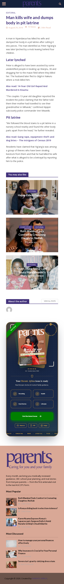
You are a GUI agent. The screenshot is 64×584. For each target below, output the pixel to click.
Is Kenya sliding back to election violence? (38, 508)
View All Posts (50, 301)
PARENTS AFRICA (39, 578)
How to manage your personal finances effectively (36, 541)
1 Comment (26, 546)
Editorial (11, 12)
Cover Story (25, 227)
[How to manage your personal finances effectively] (11, 543)
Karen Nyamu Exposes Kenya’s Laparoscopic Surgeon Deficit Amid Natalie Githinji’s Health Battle (34, 521)
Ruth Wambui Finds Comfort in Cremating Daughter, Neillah (32, 234)
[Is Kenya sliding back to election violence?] (11, 511)
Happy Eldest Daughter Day (32, 197)
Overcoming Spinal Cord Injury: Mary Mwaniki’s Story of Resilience (32, 272)
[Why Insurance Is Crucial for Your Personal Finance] (11, 554)
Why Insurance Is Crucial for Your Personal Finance (37, 552)
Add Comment (27, 564)
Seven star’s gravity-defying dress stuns (36, 561)
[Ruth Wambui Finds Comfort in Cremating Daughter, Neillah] (11, 501)
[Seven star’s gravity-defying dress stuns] (11, 564)
